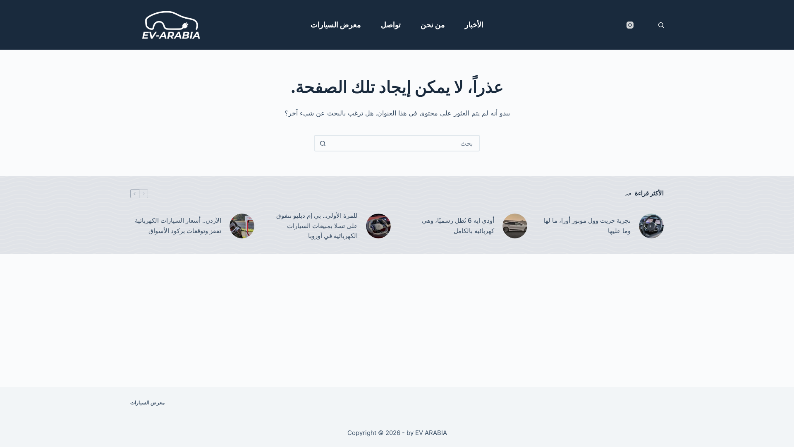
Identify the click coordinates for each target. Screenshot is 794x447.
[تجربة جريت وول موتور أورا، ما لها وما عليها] (651, 226)
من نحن (433, 24)
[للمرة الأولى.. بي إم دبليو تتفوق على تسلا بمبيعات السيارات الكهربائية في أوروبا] (378, 226)
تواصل (391, 24)
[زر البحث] (322, 143)
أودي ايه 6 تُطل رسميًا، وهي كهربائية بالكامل (458, 225)
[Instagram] (630, 25)
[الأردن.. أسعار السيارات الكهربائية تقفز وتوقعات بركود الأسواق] (242, 226)
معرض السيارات (336, 24)
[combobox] (404, 143)
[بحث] (661, 25)
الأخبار (474, 24)
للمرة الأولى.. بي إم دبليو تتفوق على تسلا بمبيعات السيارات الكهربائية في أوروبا (317, 225)
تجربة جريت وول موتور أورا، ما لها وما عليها (587, 225)
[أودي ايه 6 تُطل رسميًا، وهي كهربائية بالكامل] (514, 226)
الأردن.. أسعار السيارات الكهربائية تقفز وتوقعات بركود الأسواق (178, 225)
